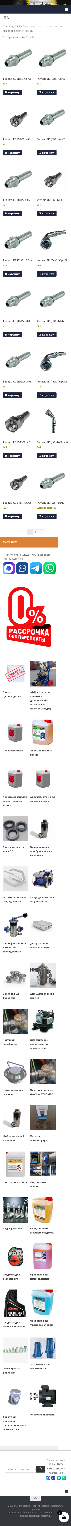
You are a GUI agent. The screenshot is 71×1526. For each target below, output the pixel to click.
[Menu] (66, 9)
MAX (25, 554)
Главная (8, 26)
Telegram (44, 554)
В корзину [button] (12, 92)
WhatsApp (15, 559)
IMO (33, 554)
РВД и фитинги (24, 26)
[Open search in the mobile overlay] (25, 1469)
